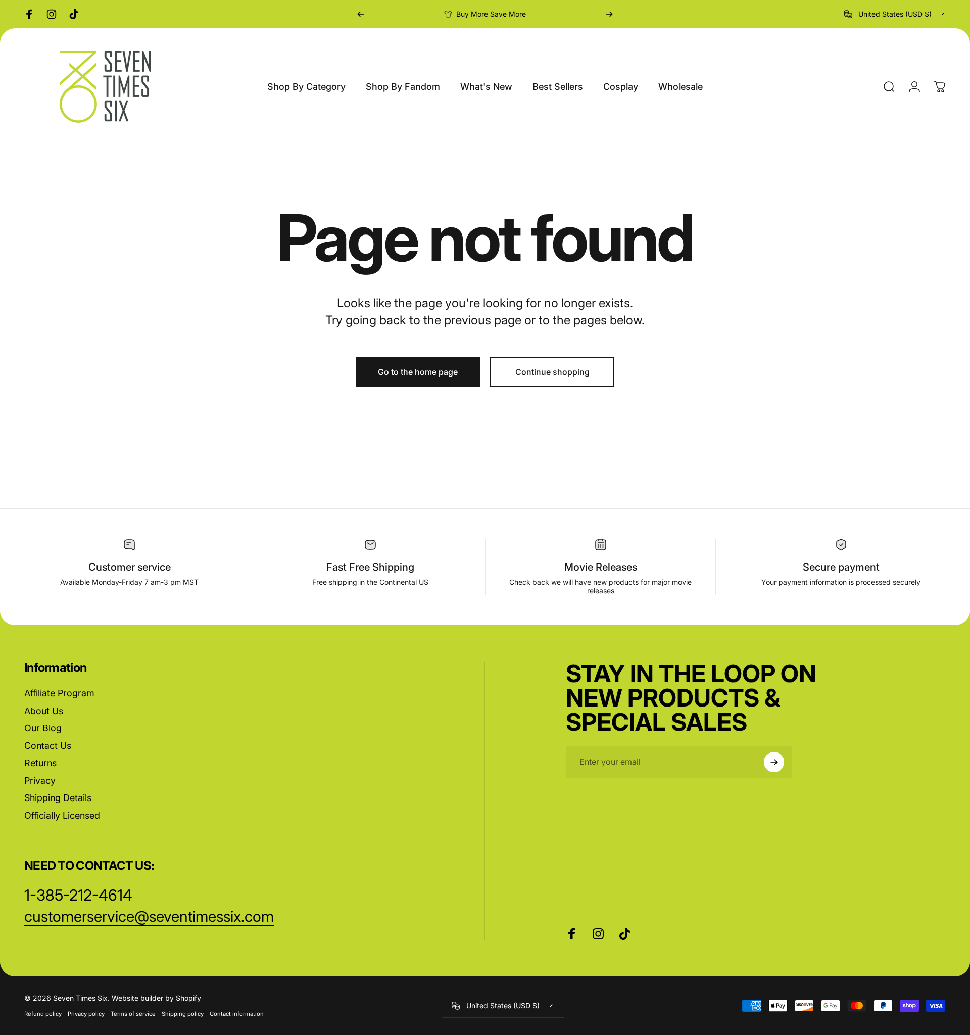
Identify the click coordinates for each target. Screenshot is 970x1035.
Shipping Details (57, 797)
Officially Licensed (62, 815)
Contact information (237, 1013)
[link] (149, 916)
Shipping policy (183, 1013)
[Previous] (361, 14)
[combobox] (895, 14)
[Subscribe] (774, 762)
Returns (40, 763)
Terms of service (133, 1013)
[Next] (609, 14)
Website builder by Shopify (156, 998)
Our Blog (43, 728)
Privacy (40, 780)
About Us (43, 710)
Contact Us (47, 745)
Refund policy (43, 1013)
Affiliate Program (59, 693)
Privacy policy (86, 1013)
